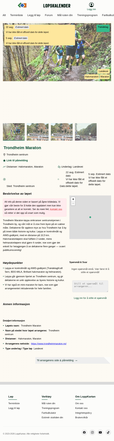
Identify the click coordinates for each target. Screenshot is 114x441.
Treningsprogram (50, 408)
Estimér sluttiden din (52, 417)
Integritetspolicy (83, 413)
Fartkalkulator (49, 413)
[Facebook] (84, 432)
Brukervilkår (81, 417)
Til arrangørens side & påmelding (55, 360)
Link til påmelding (17, 160)
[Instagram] (92, 432)
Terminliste (14, 403)
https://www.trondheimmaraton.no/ (48, 343)
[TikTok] (108, 432)
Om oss (79, 403)
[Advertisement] (57, 102)
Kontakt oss (81, 408)
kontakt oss (56, 209)
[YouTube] (100, 432)
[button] (90, 217)
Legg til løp (14, 408)
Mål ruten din (48, 403)
